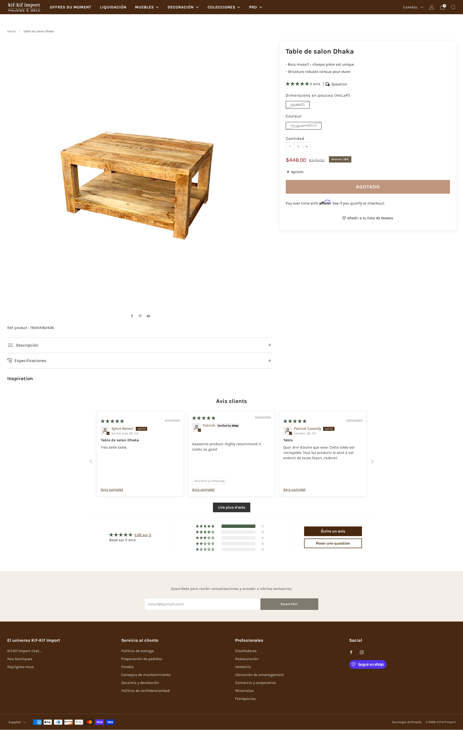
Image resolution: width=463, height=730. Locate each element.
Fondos (127, 667)
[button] (298, 84)
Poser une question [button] (333, 543)
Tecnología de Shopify (407, 722)
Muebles (144, 7)
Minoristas (244, 691)
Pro (253, 7)
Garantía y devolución (140, 683)
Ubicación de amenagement (259, 675)
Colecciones (221, 7)
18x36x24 (297, 104)
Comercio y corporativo (255, 683)
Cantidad (295, 138)
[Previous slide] (91, 461)
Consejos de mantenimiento (145, 675)
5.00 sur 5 (142, 535)
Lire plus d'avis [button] (231, 507)
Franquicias (245, 698)
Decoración (181, 7)
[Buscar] (453, 7)
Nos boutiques (19, 659)
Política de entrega (137, 651)
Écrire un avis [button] (333, 531)
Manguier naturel (303, 125)
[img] (112, 421)
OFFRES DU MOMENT (70, 7)
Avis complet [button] (112, 489)
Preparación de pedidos (141, 659)
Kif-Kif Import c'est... (24, 651)
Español (411, 7)
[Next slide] (372, 461)
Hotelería (243, 667)
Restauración (246, 659)
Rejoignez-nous (20, 667)
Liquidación (113, 7)
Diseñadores (246, 651)
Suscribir (289, 604)
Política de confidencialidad (145, 691)
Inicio (11, 31)
